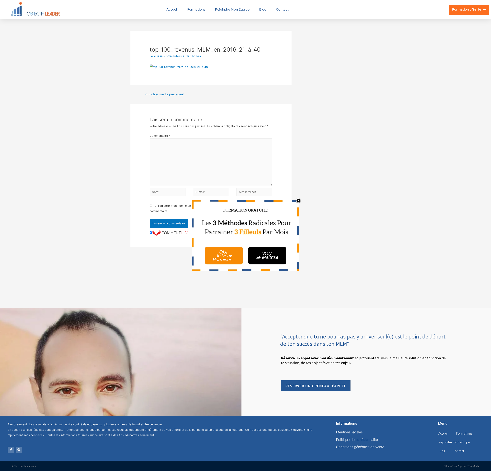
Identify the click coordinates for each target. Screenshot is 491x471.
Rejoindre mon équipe (232, 9)
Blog (262, 9)
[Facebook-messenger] (19, 450)
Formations (196, 9)
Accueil (172, 9)
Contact (282, 9)
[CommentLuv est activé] (170, 232)
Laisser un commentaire (166, 56)
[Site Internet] (254, 192)
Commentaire (160, 136)
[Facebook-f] (11, 450)
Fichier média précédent (164, 94)
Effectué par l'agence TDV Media (461, 466)
